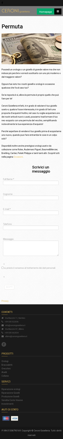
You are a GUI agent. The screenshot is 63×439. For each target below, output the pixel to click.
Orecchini (6, 368)
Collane (5, 376)
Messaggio (8, 239)
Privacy (5, 301)
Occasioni (18, 157)
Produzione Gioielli (10, 396)
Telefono (7, 224)
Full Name (8, 179)
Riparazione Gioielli (11, 393)
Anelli (4, 372)
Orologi (5, 361)
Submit (9, 287)
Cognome (8, 194)
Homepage (45, 11)
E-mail (7, 209)
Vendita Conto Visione (12, 400)
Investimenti (7, 404)
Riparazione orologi (11, 389)
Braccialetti (7, 365)
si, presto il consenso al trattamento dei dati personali (29, 268)
